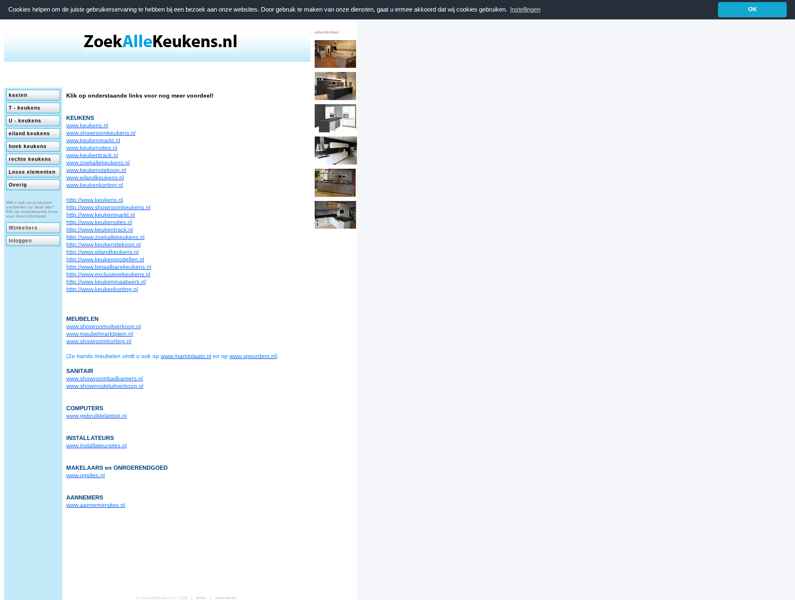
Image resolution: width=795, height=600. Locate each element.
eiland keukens (29, 133)
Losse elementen (32, 172)
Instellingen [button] (525, 9)
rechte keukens (30, 159)
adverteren (226, 597)
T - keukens (25, 108)
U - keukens (25, 121)
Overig (18, 185)
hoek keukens (28, 146)
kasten (18, 95)
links (201, 597)
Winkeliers (23, 228)
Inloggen (20, 241)
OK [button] (752, 9)
